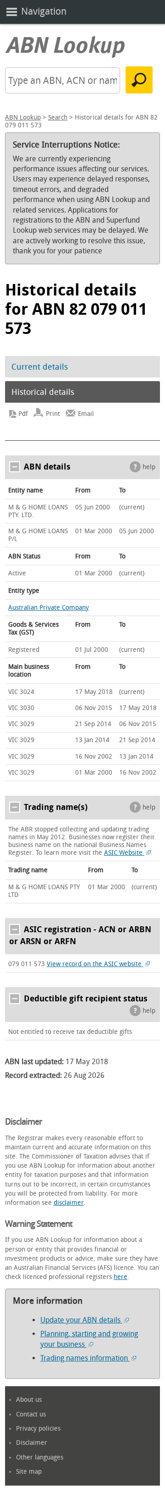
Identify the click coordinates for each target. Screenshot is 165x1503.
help (149, 467)
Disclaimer (31, 1443)
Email (86, 414)
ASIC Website (124, 853)
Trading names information (85, 1358)
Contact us (31, 1414)
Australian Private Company (48, 608)
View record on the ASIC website (95, 964)
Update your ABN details (81, 1320)
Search (57, 117)
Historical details (42, 392)
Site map (29, 1472)
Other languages (39, 1457)
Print (53, 414)
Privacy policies (38, 1428)
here (120, 1277)
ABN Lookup (23, 117)
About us (29, 1400)
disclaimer (69, 1203)
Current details (39, 367)
